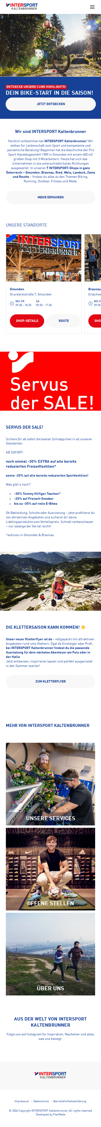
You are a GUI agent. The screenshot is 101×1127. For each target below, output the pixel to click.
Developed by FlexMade (50, 1114)
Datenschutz (41, 1101)
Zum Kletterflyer (50, 681)
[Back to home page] (22, 7)
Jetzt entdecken (51, 104)
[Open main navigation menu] (92, 7)
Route (64, 321)
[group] (50, 65)
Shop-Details (27, 321)
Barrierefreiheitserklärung (69, 1101)
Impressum (22, 1101)
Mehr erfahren (51, 197)
